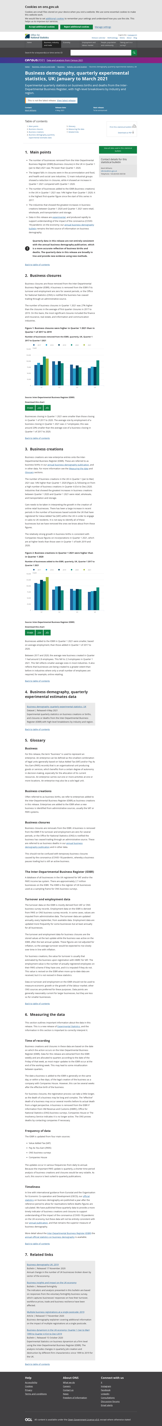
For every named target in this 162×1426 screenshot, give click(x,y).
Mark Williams (30, 110)
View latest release (66, 100)
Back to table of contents (37, 264)
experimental (59, 217)
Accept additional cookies (42, 26)
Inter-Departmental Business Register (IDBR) (69, 1233)
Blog (135, 38)
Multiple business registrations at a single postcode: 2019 (55, 1312)
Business (61, 67)
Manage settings (103, 27)
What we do (69, 1382)
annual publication (38, 1222)
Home (29, 42)
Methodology (112, 38)
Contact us (68, 1390)
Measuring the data (76, 129)
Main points (33, 126)
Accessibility (31, 1382)
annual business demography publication (68, 464)
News (66, 1393)
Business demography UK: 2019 (43, 1264)
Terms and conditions (36, 1393)
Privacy (28, 1390)
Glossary (72, 126)
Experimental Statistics (68, 1026)
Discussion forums (110, 1401)
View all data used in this (118, 149)
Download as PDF (125, 133)
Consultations (108, 1397)
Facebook (105, 1390)
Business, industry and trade (43, 67)
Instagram (106, 1386)
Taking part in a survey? (126, 43)
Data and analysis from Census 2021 (65, 60)
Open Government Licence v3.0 (83, 1419)
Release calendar (98, 38)
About (129, 38)
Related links (74, 132)
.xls (47, 407)
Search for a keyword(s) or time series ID (43, 52)
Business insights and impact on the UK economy (51, 1282)
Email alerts (107, 1405)
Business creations (36, 132)
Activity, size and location (77, 67)
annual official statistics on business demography (50, 1237)
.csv (39, 407)
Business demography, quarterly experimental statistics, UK (56, 706)
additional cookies (55, 18)
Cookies (29, 1386)
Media (122, 38)
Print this (121, 127)
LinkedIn (105, 1393)
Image (30, 407)
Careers (67, 1386)
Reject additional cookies (76, 26)
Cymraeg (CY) (132, 35)
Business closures (36, 129)
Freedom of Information (75, 1397)
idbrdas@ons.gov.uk (109, 171)
